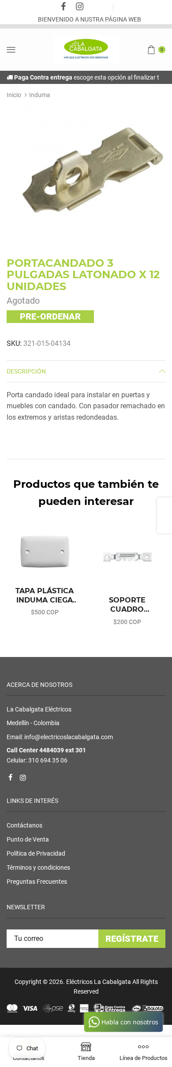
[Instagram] (79, 7)
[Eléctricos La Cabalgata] (86, 49)
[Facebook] (63, 7)
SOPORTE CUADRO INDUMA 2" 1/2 (127, 605)
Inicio (14, 94)
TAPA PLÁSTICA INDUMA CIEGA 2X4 (44, 596)
